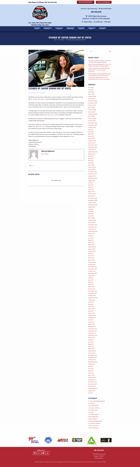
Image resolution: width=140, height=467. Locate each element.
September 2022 (92, 152)
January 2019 (91, 249)
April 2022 (91, 163)
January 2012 (91, 379)
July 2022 (90, 156)
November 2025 (92, 103)
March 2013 (91, 348)
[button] (50, 28)
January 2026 (91, 98)
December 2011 (92, 382)
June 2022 (91, 158)
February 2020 (92, 220)
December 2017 (92, 267)
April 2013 (91, 346)
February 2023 (92, 140)
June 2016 (91, 302)
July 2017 (90, 278)
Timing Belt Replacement (95, 421)
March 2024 (91, 116)
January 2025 (91, 112)
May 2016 (90, 304)
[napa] (77, 440)
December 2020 (92, 198)
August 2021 (91, 180)
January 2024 (91, 121)
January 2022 (91, 169)
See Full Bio (44, 154)
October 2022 (92, 149)
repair (72, 136)
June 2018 (91, 256)
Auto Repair (41, 92)
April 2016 (91, 306)
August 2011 (91, 390)
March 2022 (91, 165)
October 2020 (92, 202)
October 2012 (92, 359)
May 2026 (90, 90)
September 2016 (92, 298)
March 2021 (91, 191)
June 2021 (91, 185)
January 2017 (91, 289)
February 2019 (92, 247)
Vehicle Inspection (93, 425)
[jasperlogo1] (62, 440)
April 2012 (91, 373)
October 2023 (92, 127)
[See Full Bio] (48, 154)
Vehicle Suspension (93, 428)
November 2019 (92, 227)
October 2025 (92, 105)
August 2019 (91, 233)
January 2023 (91, 143)
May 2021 (90, 187)
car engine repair (93, 410)
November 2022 (92, 147)
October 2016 (92, 295)
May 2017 (90, 282)
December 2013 (92, 329)
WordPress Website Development (73, 461)
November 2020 (92, 200)
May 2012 (90, 371)
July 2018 (90, 253)
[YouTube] (43, 453)
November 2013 (92, 331)
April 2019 (91, 242)
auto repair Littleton (93, 408)
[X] (39, 453)
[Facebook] (35, 453)
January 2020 (91, 222)
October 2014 (92, 317)
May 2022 (90, 160)
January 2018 (91, 264)
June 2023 (91, 132)
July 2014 (90, 320)
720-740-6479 (96, 11)
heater (43, 99)
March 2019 (91, 244)
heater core (41, 126)
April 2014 (91, 322)
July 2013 (90, 340)
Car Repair (91, 412)
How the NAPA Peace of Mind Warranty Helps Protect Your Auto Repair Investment (99, 69)
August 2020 (91, 207)
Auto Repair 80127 (93, 405)
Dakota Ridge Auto (93, 416)
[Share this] (30, 165)
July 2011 (90, 393)
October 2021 (92, 176)
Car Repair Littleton (93, 414)
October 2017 (92, 271)
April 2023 (91, 136)
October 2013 (92, 333)
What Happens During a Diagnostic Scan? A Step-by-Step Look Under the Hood (99, 74)
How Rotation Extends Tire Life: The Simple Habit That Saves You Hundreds (99, 78)
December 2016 (92, 291)
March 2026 (91, 94)
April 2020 (91, 216)
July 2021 (90, 182)
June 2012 (91, 368)
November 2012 (92, 357)
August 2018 (91, 251)
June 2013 (91, 342)
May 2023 (90, 134)
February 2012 (92, 377)
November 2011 (92, 384)
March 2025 (91, 107)
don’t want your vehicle (51, 115)
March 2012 (91, 375)
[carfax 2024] (106, 440)
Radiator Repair (92, 419)
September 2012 (92, 362)
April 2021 (91, 189)
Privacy (99, 461)
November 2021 (92, 174)
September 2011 (92, 388)
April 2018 (91, 258)
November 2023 (92, 125)
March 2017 (91, 286)
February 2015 (92, 315)
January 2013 (91, 353)
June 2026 (91, 87)
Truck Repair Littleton (94, 423)
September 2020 (92, 205)
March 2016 (91, 309)
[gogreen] (91, 440)
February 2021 (92, 194)
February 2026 (92, 96)
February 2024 (92, 118)
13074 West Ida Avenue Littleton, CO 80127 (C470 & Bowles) (99, 456)
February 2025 (92, 109)
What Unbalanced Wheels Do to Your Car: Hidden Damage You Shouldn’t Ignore (99, 65)
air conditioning (35, 99)
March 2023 (91, 138)
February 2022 (92, 167)
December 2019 (92, 224)
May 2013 (90, 344)
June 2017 (91, 280)
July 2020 (90, 209)
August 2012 (91, 364)
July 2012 (90, 366)
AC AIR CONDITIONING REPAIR (96, 401)
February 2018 (92, 262)
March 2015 (91, 313)
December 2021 (92, 171)
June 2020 (91, 211)
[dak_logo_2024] (40, 13)
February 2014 (92, 326)
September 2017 (92, 273)
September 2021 (92, 178)
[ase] (48, 440)
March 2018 (91, 260)
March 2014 (91, 324)
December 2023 (92, 123)
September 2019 (92, 231)
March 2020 (91, 218)
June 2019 (91, 238)
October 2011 (92, 386)
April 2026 (91, 92)
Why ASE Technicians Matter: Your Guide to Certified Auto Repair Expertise (99, 61)
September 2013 (92, 335)
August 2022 (91, 154)
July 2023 (90, 129)
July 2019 (90, 236)
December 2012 (92, 355)
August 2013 (91, 337)
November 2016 (92, 293)
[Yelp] (47, 453)
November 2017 (92, 269)
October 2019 (92, 229)
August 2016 (91, 300)
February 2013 (92, 351)
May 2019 (90, 240)
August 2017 (91, 275)
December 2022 (92, 145)
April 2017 (91, 284)
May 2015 (90, 311)
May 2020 (90, 213)
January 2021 (91, 196)
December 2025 (92, 101)
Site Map (103, 461)
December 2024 (92, 114)
